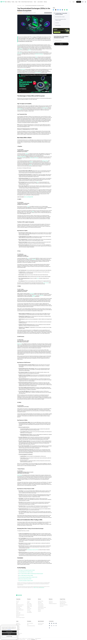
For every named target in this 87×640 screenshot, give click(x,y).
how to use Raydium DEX (28, 196)
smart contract (45, 282)
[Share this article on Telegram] (60, 9)
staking (31, 157)
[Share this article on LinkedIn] (55, 9)
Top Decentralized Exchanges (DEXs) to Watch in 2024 (28, 577)
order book (34, 259)
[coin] (49, 628)
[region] (9, 632)
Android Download (41, 623)
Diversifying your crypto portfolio (32, 549)
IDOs (37, 182)
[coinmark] (56, 625)
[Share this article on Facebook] (57, 9)
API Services (51, 602)
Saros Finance (19, 475)
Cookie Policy (9, 629)
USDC (40, 295)
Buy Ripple (17, 625)
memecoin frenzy (45, 160)
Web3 (19, 1)
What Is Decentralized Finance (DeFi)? (25, 578)
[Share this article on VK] (62, 9)
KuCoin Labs (18, 607)
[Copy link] (66, 9)
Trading (13, 1)
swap (38, 278)
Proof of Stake (19, 108)
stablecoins (34, 295)
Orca (28, 258)
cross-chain (32, 293)
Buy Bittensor (18, 629)
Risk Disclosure (41, 587)
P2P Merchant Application (53, 603)
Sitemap (39, 611)
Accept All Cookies (9, 631)
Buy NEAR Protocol (19, 633)
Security (17, 611)
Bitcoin (33, 296)
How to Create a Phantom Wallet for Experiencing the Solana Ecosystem (31, 573)
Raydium (26, 153)
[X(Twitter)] (49, 623)
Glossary (45, 1)
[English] (83, 2)
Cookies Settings (9, 636)
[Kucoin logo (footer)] (19, 595)
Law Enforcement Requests (20, 617)
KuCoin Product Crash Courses (26, 1)
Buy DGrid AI (18, 634)
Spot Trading (29, 603)
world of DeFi (23, 69)
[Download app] (85, 2)
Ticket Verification (41, 606)
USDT (42, 295)
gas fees (29, 49)
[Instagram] (53, 625)
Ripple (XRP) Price (62, 603)
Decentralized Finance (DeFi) (48, 12)
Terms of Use (36, 587)
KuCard (28, 602)
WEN (33, 211)
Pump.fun (31, 161)
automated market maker (21, 156)
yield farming (36, 157)
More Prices (61, 606)
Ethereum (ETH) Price (63, 602)
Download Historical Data (31, 625)
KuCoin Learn (19, 5)
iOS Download (40, 624)
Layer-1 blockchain (38, 72)
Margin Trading (29, 606)
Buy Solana (18, 628)
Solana (18, 44)
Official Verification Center (42, 607)
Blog (17, 603)
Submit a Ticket (40, 603)
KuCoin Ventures (18, 608)
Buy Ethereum (18, 624)
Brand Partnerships (19, 606)
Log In (73, 1)
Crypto (16, 1)
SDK (27, 624)
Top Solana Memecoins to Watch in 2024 (26, 571)
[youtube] (53, 623)
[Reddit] (49, 625)
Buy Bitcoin (18, 623)
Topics (35, 1)
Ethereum (20, 48)
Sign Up (78, 1)
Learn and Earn (40, 1)
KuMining (9, 1)
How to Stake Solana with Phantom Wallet (26, 575)
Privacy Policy (18, 613)
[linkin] (51, 625)
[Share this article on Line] (64, 9)
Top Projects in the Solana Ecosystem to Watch (27, 570)
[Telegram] (51, 623)
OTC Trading (29, 611)
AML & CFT (18, 616)
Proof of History (45, 107)
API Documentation (30, 623)
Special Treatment (41, 608)
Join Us (17, 602)
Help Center (40, 602)
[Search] (70, 1)
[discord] (56, 623)
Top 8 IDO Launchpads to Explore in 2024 (26, 580)
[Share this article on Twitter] (53, 9)
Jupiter (28, 206)
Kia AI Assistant (29, 612)
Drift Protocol (19, 343)
